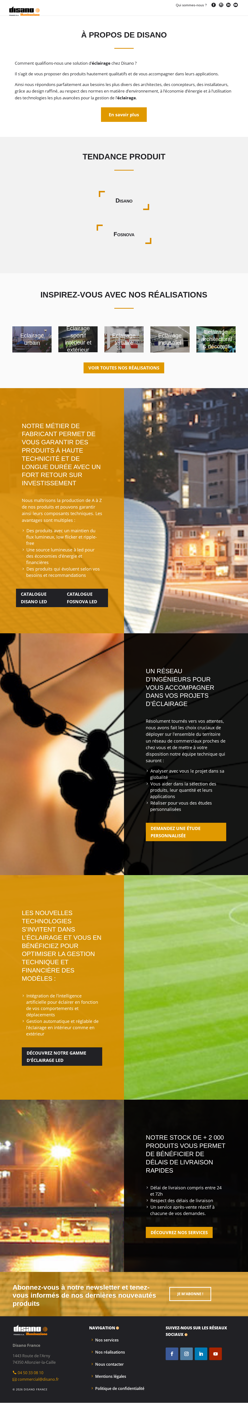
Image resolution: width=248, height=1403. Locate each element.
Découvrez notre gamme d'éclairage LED (56, 1056)
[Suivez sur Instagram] (186, 1354)
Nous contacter (109, 1364)
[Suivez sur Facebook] (172, 1354)
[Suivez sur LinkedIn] (201, 1354)
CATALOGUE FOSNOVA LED (82, 597)
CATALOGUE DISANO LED (34, 597)
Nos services (107, 1340)
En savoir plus (124, 115)
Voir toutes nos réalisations (123, 368)
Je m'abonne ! (190, 1293)
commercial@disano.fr (38, 1379)
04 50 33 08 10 (30, 1372)
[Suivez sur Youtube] (215, 1354)
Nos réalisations (110, 1352)
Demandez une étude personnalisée (176, 832)
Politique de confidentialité (119, 1388)
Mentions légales (110, 1376)
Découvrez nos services (179, 1232)
